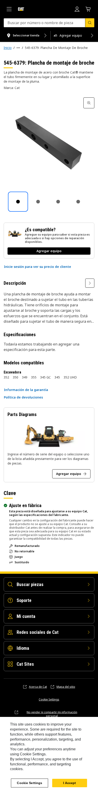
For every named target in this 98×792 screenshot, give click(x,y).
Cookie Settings (49, 699)
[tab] (18, 202)
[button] (37, 266)
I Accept (69, 783)
